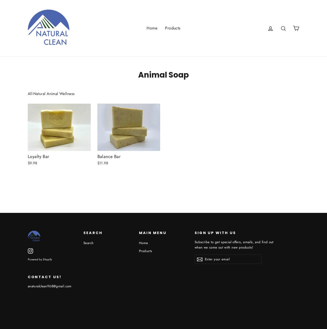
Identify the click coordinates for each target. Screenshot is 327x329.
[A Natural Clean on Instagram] (30, 251)
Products (172, 28)
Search (88, 243)
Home (152, 28)
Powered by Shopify (40, 259)
